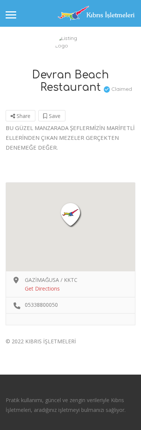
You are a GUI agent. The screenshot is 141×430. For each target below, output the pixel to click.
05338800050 (41, 304)
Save (54, 115)
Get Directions (42, 288)
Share (22, 115)
